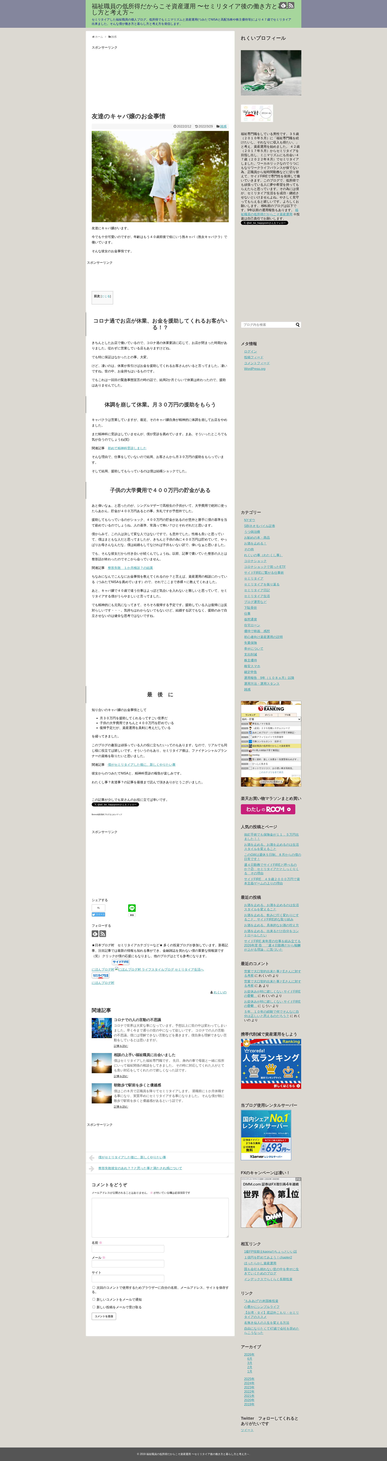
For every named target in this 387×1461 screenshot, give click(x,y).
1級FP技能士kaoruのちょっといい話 (270, 1251)
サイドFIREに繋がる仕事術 (264, 572)
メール (98, 1257)
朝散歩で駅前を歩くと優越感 (137, 1085)
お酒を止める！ (255, 543)
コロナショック (255, 561)
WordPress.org (254, 368)
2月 (249, 1367)
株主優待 (250, 660)
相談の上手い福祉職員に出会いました (145, 1055)
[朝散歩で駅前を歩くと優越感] (102, 1093)
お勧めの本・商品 (257, 537)
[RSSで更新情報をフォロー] (291, 5)
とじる (106, 296)
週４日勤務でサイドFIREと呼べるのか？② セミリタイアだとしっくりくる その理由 (271, 869)
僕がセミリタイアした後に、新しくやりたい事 (142, 764)
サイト (96, 1272)
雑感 (223, 126)
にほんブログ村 (103, 969)
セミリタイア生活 (257, 596)
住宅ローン (252, 625)
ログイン (250, 351)
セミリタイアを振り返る (262, 584)
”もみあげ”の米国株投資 (261, 1301)
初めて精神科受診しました (127, 448)
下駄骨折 (250, 607)
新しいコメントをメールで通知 (119, 1299)
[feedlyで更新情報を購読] (283, 5)
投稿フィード (253, 357)
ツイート (247, 1430)
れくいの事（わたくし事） (263, 555)
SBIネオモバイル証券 (259, 526)
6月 (249, 1358)
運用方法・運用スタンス (262, 683)
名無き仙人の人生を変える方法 (266, 1322)
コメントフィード (257, 363)
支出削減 (250, 654)
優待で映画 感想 (257, 631)
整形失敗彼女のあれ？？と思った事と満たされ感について (140, 1168)
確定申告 (250, 672)
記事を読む (121, 1046)
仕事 (247, 613)
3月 (249, 1363)
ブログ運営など (255, 602)
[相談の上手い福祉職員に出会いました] (102, 1063)
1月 (249, 1371)
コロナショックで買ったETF (265, 567)
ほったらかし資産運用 (260, 1263)
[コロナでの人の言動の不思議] (102, 1028)
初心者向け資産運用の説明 (263, 637)
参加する (296, 775)
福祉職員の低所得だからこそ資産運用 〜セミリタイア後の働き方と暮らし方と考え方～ (191, 9)
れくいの (220, 992)
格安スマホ (252, 666)
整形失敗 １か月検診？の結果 (130, 568)
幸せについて (253, 648)
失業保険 (250, 642)
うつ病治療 (252, 531)
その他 (249, 549)
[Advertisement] (125, 78)
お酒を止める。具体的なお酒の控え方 (271, 925)
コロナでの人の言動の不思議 (137, 1020)
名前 (97, 1242)
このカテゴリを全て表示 (271, 772)
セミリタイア (253, 578)
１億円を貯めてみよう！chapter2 (268, 1257)
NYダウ (249, 520)
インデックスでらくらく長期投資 (268, 1279)
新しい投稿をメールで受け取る (119, 1307)
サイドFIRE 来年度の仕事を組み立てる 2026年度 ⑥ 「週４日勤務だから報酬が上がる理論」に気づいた (272, 945)
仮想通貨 (250, 619)
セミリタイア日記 (257, 590)
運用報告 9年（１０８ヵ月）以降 (269, 678)
